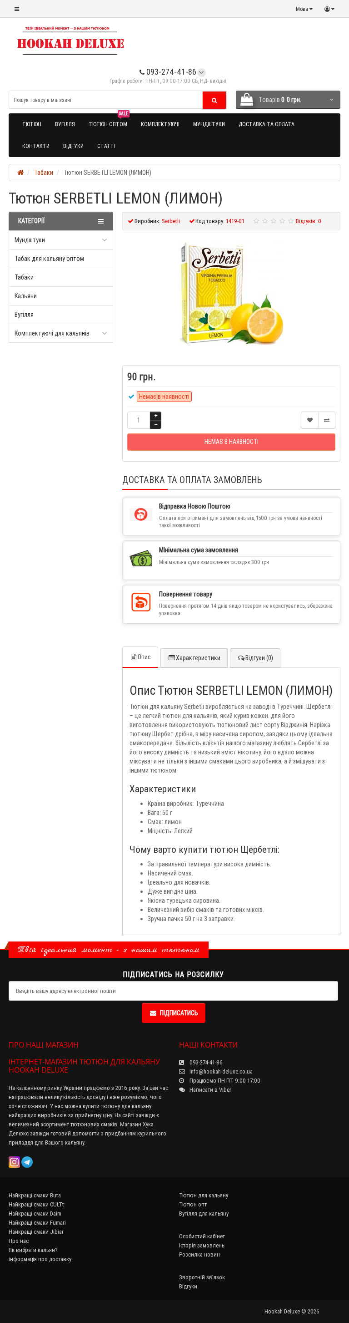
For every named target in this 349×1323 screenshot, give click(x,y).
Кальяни (26, 296)
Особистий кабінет (202, 1236)
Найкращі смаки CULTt (36, 1204)
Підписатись (179, 1013)
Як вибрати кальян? (33, 1250)
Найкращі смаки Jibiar (36, 1232)
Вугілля (65, 124)
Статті (106, 145)
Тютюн (31, 124)
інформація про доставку (40, 1259)
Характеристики (198, 658)
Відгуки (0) (259, 658)
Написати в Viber (209, 1090)
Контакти (36, 145)
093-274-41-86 (170, 71)
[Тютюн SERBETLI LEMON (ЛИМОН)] (231, 293)
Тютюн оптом (108, 120)
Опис (144, 657)
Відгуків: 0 (308, 221)
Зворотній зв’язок (202, 1277)
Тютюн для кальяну (203, 1195)
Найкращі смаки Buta (35, 1195)
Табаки (24, 277)
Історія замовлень (201, 1245)
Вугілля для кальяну (204, 1213)
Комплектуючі (160, 124)
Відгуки (73, 145)
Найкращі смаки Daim (35, 1213)
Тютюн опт (193, 1204)
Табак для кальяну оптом (49, 258)
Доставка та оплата (266, 124)
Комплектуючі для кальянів (52, 333)
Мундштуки (209, 124)
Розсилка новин (199, 1254)
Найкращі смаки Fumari (37, 1222)
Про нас (19, 1241)
